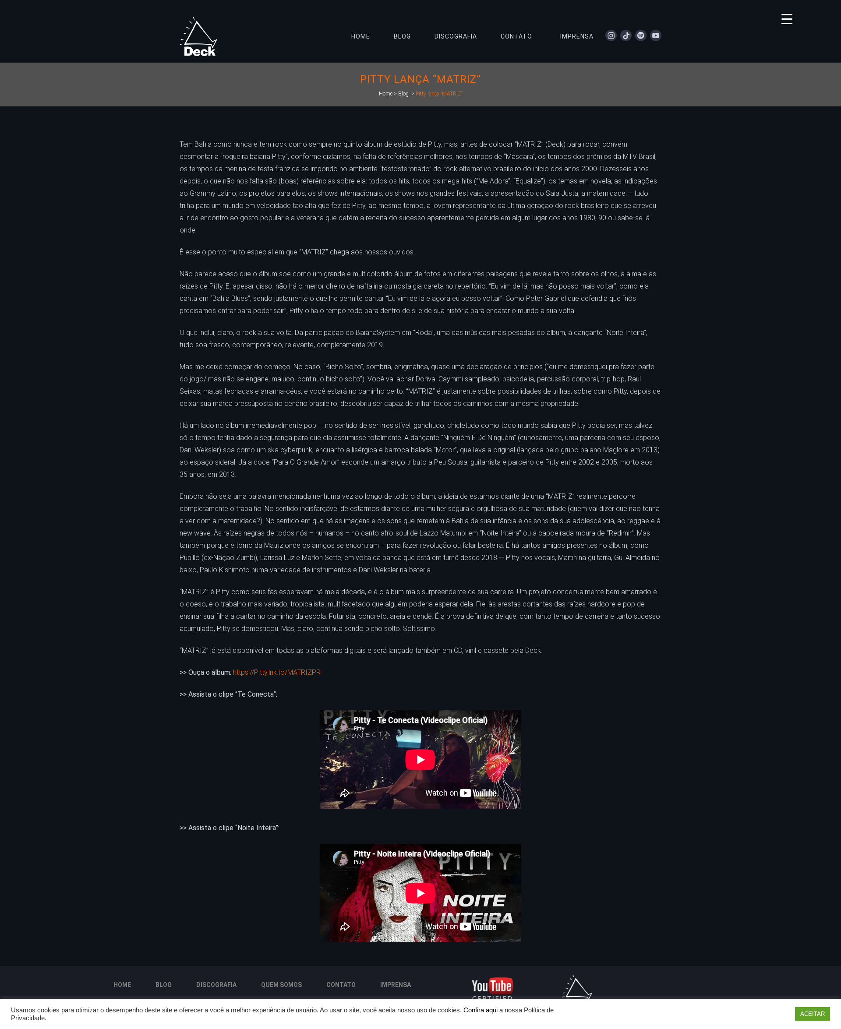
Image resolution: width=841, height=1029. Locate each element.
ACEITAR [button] (812, 1014)
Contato (341, 984)
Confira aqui (480, 1010)
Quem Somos (281, 984)
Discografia (216, 984)
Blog (403, 94)
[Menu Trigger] (787, 19)
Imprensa (395, 984)
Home (385, 94)
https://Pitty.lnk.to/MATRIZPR (277, 672)
